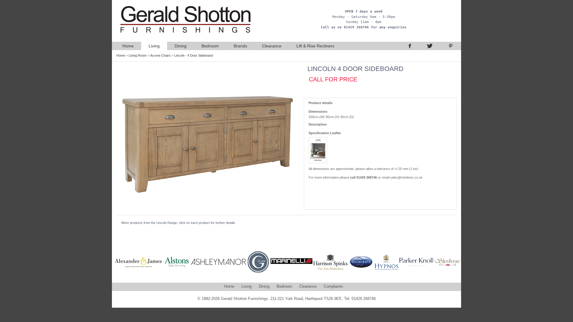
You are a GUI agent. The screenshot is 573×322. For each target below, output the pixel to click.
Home (128, 46)
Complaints (333, 286)
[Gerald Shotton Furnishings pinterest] (450, 46)
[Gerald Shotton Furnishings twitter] (429, 46)
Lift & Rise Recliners (315, 46)
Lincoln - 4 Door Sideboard (193, 55)
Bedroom (210, 46)
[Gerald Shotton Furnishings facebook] (408, 46)
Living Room (138, 55)
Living (154, 46)
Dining (181, 46)
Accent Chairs (160, 55)
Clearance (271, 46)
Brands (240, 46)
